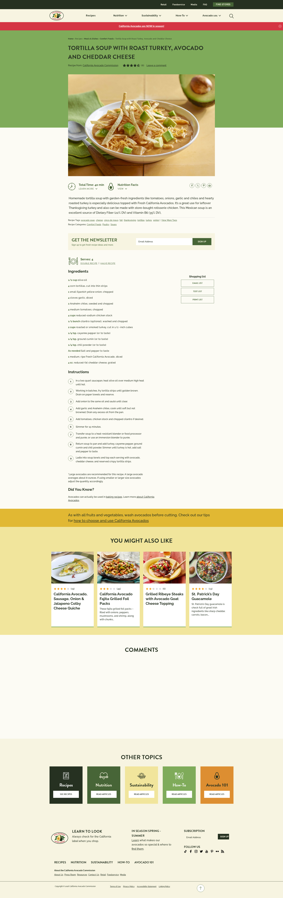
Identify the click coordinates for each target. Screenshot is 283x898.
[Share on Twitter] (197, 185)
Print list (197, 299)
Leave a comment (156, 65)
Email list (197, 283)
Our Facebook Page (190, 851)
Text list (197, 291)
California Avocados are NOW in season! (141, 26)
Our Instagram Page (196, 851)
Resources (82, 875)
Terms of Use (115, 886)
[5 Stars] (138, 65)
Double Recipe (88, 263)
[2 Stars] (127, 65)
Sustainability (150, 15)
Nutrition (118, 15)
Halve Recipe (107, 263)
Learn (135, 840)
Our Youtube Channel (206, 851)
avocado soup (88, 220)
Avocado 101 (210, 15)
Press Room (70, 875)
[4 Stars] (135, 65)
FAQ (205, 4)
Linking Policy (164, 886)
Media (194, 4)
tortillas (141, 220)
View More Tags (169, 220)
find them (138, 848)
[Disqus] (141, 692)
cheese (99, 220)
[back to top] (201, 888)
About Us (58, 875)
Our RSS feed (222, 851)
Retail (164, 4)
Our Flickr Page (217, 851)
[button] (91, 189)
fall (121, 220)
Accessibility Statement (146, 886)
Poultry (105, 224)
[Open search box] (231, 15)
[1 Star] (124, 65)
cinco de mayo (111, 220)
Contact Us (93, 875)
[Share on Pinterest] (203, 185)
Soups (114, 224)
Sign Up (202, 241)
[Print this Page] (209, 185)
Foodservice (178, 4)
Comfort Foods (94, 224)
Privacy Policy (129, 886)
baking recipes (114, 496)
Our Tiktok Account (185, 851)
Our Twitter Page (201, 851)
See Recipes (66, 794)
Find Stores (223, 4)
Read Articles (103, 794)
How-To (180, 15)
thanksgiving (130, 220)
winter (156, 220)
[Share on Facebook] (192, 185)
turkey (149, 220)
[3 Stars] (131, 65)
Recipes (91, 15)
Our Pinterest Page (211, 851)
